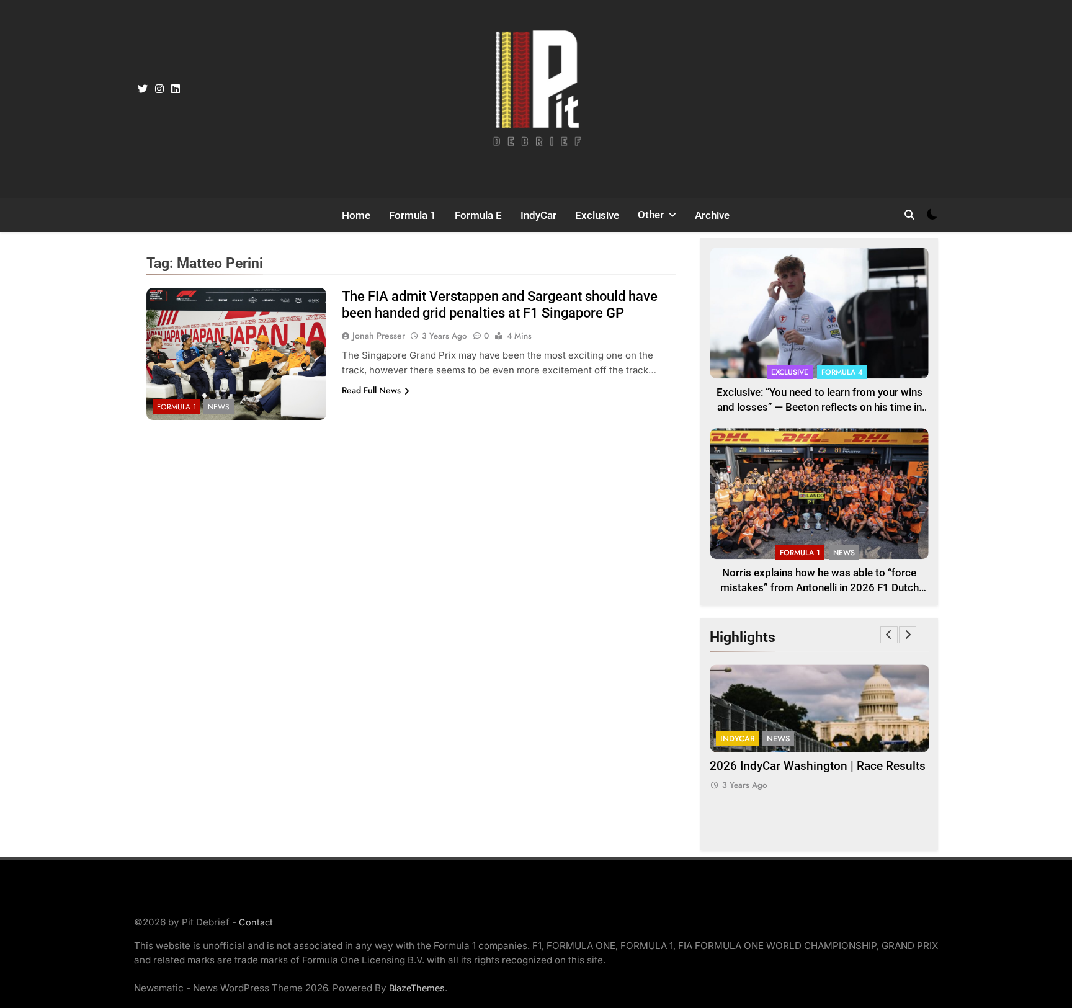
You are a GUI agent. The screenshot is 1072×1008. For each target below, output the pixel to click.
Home (356, 215)
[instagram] (159, 89)
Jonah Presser (378, 335)
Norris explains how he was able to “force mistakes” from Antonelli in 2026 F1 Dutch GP (819, 588)
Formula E (478, 215)
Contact (256, 922)
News (219, 407)
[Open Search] (909, 215)
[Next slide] (907, 634)
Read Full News (371, 390)
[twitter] (142, 89)
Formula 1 (412, 215)
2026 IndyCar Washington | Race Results (818, 766)
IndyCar (538, 215)
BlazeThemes (417, 988)
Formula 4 (842, 372)
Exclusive (597, 215)
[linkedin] (176, 89)
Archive (712, 215)
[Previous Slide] (889, 634)
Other (651, 214)
